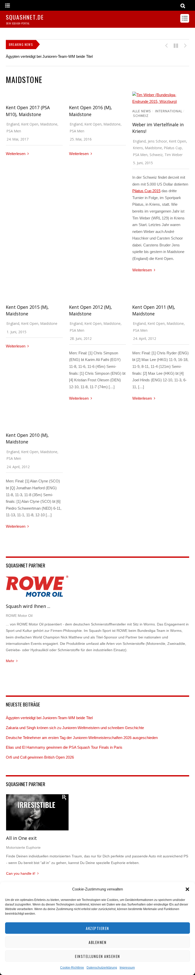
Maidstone (48, 124)
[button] (187, 889)
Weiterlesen (15, 153)
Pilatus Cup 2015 (146, 191)
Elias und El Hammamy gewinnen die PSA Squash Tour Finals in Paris (64, 747)
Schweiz (141, 116)
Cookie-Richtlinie (72, 967)
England (13, 124)
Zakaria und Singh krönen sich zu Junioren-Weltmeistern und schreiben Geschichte (75, 728)
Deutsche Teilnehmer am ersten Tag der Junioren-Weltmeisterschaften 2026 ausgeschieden (82, 737)
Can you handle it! (20, 873)
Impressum (127, 967)
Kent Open (29, 124)
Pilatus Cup (173, 147)
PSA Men (14, 131)
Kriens (138, 147)
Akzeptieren (97, 928)
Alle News (141, 111)
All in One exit (21, 838)
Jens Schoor (157, 141)
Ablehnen (97, 942)
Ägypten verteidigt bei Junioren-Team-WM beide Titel (49, 56)
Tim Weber (174, 154)
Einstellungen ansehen (97, 956)
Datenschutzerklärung (102, 967)
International (168, 111)
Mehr (10, 661)
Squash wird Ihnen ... (28, 606)
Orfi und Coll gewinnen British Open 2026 (40, 757)
